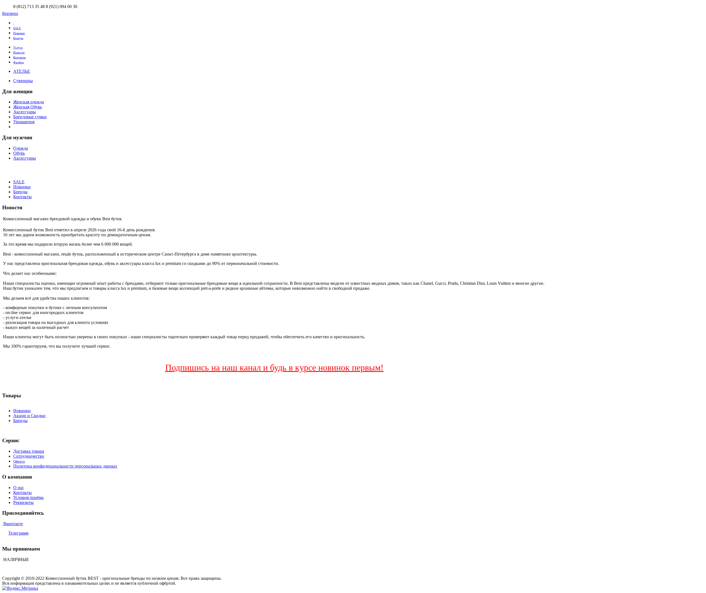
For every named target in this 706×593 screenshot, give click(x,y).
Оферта (19, 461)
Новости (19, 52)
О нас (18, 487)
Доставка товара (28, 451)
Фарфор (18, 62)
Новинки (19, 33)
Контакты (19, 57)
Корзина (10, 13)
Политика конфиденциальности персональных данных (65, 466)
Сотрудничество (28, 456)
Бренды (18, 38)
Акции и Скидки (29, 415)
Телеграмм (18, 533)
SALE (17, 28)
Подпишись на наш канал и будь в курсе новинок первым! (274, 367)
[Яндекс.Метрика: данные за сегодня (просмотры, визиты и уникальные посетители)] (20, 588)
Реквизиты (23, 502)
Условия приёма (28, 497)
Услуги (18, 47)
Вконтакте (13, 523)
